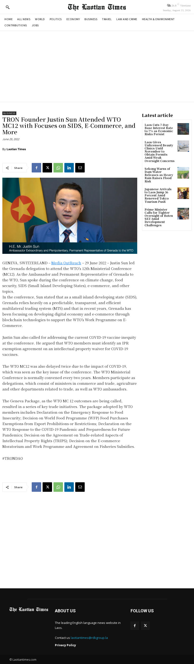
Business (9, 113)
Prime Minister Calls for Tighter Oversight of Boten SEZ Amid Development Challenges (159, 217)
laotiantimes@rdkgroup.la (89, 638)
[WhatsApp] (58, 167)
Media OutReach (66, 262)
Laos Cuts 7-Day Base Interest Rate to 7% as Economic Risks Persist (159, 129)
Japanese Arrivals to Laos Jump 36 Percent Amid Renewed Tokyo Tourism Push (158, 195)
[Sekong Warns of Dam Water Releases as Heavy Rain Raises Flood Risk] (183, 173)
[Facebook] (36, 167)
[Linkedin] (69, 167)
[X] (47, 167)
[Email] (80, 167)
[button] (7, 7)
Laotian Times (16, 149)
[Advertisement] (97, 66)
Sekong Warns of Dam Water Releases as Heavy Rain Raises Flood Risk (159, 175)
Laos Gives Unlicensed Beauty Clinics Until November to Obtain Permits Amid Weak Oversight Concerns (160, 151)
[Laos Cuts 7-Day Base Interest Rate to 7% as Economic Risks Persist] (183, 129)
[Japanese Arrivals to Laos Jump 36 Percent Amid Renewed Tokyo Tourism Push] (183, 193)
